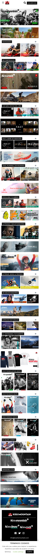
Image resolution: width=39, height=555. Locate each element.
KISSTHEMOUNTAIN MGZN (11, 371)
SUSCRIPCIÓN (32, 3)
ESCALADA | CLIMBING (10, 197)
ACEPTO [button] (29, 552)
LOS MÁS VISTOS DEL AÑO (11, 106)
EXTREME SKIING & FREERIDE (12, 274)
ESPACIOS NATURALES (10, 320)
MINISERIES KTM (8, 470)
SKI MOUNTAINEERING (10, 293)
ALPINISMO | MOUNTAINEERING (13, 224)
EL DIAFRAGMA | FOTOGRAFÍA (12, 334)
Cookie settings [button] (18, 552)
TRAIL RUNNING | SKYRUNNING (13, 165)
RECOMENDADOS (8, 60)
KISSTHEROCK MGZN (9, 417)
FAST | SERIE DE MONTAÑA (12, 139)
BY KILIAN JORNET (9, 440)
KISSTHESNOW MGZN (10, 394)
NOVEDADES (6, 42)
